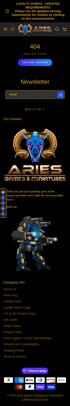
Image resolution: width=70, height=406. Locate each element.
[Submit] (60, 95)
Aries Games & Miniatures (32, 395)
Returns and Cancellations (21, 344)
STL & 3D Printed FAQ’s (19, 313)
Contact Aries (12, 301)
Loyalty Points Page (16, 307)
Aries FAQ (10, 295)
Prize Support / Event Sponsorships (27, 338)
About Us (9, 289)
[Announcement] (35, 11)
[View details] (35, 154)
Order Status (12, 326)
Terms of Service (14, 356)
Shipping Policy (13, 350)
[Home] (35, 29)
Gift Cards (10, 319)
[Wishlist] (12, 29)
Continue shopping (35, 62)
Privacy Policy (12, 332)
